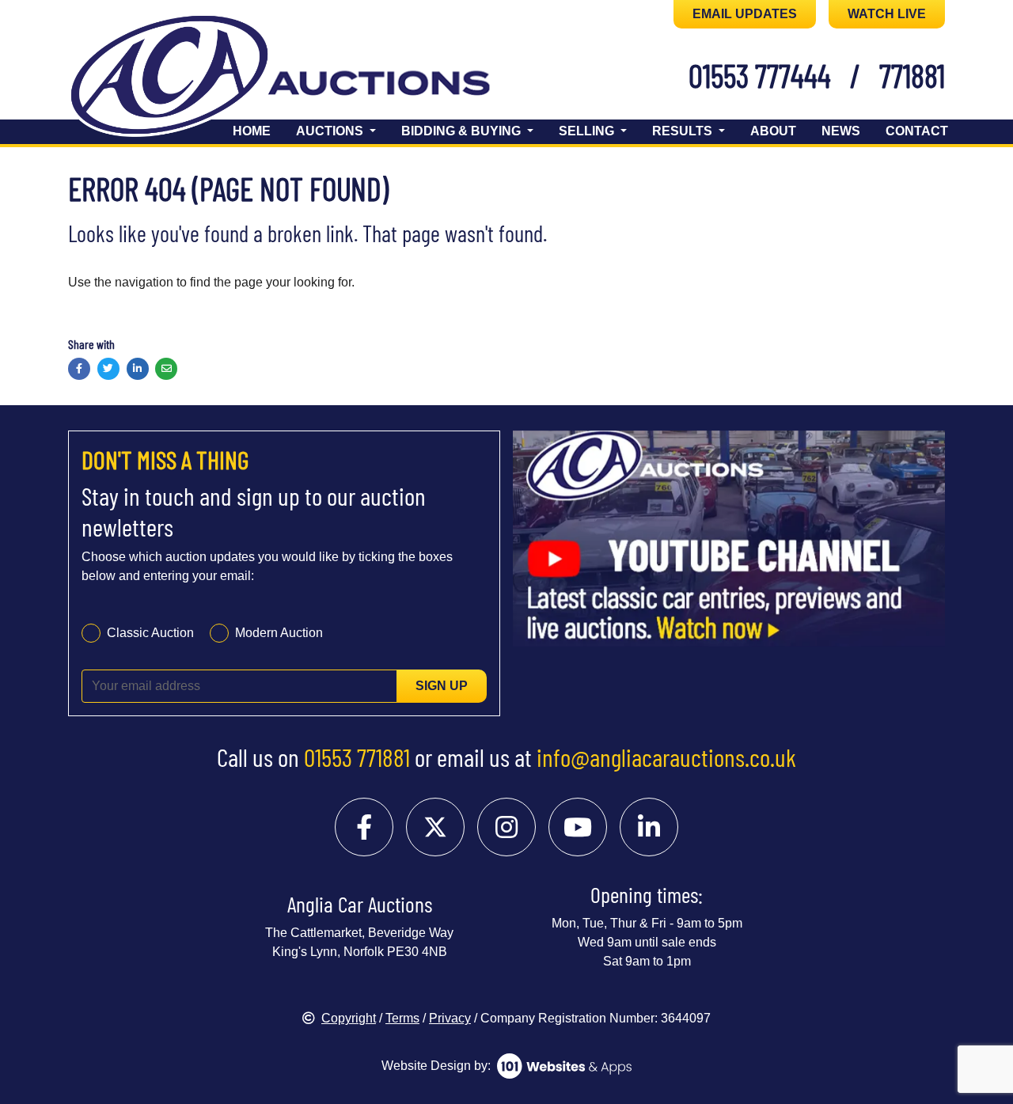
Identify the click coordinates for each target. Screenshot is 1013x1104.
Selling (588, 131)
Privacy (450, 1018)
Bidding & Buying (462, 131)
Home (252, 131)
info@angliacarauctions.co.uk (666, 757)
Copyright (348, 1018)
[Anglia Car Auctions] (307, 78)
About (773, 131)
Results (683, 131)
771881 (912, 75)
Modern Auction (279, 632)
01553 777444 (760, 75)
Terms (402, 1018)
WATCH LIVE (887, 14)
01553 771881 (357, 757)
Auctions (331, 131)
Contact (917, 131)
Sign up (441, 685)
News (840, 131)
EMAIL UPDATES (744, 14)
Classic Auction (150, 632)
